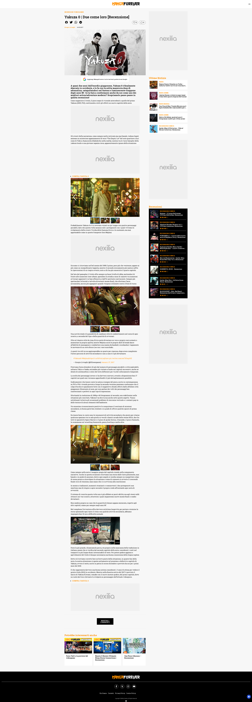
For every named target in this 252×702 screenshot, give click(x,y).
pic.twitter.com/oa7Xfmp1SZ (120, 358)
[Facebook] (115, 685)
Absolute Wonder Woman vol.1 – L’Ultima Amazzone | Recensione (171, 225)
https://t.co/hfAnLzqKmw (99, 358)
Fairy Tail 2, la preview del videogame (77, 657)
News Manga (164, 104)
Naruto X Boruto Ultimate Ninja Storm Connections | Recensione (105, 658)
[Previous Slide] (75, 197)
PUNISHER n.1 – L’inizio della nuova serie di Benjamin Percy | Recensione (172, 236)
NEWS (161, 82)
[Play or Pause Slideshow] (74, 213)
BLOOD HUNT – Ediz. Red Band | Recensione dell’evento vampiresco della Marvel (172, 292)
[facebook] (66, 24)
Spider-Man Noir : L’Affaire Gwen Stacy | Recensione (171, 281)
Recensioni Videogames (74, 12)
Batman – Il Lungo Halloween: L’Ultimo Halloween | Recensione (171, 214)
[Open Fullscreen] (136, 213)
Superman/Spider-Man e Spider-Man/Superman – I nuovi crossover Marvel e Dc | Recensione (172, 247)
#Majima (85, 358)
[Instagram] (127, 685)
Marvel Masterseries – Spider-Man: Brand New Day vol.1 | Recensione (172, 258)
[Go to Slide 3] (115, 220)
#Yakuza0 (77, 358)
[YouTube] (133, 685)
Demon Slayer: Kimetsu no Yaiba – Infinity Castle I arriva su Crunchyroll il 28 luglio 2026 (172, 84)
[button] (105, 197)
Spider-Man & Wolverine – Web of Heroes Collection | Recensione (171, 129)
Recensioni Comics (166, 126)
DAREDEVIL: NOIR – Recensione (171, 269)
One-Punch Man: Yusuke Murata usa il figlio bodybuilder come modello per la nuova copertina (172, 107)
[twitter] (71, 24)
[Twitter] (121, 685)
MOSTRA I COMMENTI (105, 621)
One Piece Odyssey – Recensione (132, 657)
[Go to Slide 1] (95, 220)
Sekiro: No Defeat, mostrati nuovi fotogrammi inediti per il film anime (172, 118)
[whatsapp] (76, 24)
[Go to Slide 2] (105, 220)
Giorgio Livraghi (69, 27)
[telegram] (81, 24)
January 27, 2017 (107, 362)
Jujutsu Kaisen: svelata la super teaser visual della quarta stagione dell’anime (173, 96)
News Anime (164, 93)
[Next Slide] (136, 197)
